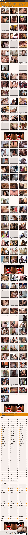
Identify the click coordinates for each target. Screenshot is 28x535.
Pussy (2, 1)
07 (9, 413)
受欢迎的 (4, 6)
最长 (13, 6)
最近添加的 (7, 6)
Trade (7, 533)
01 (2, 413)
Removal (10, 533)
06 (8, 413)
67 (15, 413)
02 (3, 413)
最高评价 (10, 6)
